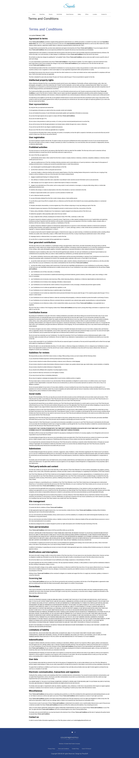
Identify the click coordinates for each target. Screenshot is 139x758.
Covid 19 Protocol (86, 748)
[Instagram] (66, 732)
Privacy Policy (51, 748)
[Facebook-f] (64, 732)
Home (33, 14)
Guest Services (69, 14)
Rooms (50, 14)
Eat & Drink (59, 14)
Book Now (42, 14)
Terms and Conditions (63, 748)
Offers (86, 14)
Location (95, 14)
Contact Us (104, 14)
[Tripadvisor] (69, 732)
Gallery (79, 14)
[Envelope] (72, 732)
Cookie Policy (75, 748)
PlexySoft (85, 754)
